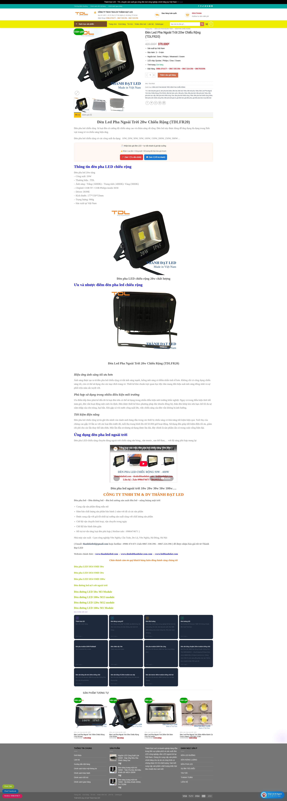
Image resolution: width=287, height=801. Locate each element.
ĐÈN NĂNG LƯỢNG (189, 760)
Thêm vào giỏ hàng (168, 75)
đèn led (175, 91)
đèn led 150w (182, 91)
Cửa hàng (122, 24)
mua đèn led (207, 98)
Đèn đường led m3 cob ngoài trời (91, 585)
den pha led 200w (166, 91)
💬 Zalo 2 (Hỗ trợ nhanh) (155, 157)
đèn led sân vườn (172, 93)
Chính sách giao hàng (115, 6)
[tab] (77, 114)
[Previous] (78, 62)
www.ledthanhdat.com (166, 554)
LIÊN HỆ (184, 782)
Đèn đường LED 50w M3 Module (93, 591)
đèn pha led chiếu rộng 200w (203, 95)
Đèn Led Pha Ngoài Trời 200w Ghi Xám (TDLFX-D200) (159, 736)
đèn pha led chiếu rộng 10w (165, 95)
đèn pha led (192, 93)
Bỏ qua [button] (180, 2)
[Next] (138, 62)
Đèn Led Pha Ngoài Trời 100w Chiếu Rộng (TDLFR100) (89, 736)
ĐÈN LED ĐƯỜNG (188, 755)
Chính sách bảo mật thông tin (85, 769)
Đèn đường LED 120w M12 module (94, 602)
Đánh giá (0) (87, 115)
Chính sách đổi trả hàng (98, 6)
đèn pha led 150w (202, 93)
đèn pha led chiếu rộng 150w (184, 95)
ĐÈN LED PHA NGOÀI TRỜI (163, 29)
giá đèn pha (188, 98)
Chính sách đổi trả (81, 777)
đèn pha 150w (182, 93)
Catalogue (159, 24)
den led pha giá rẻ (154, 91)
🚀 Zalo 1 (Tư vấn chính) (131, 157)
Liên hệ (151, 24)
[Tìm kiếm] (202, 24)
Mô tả (77, 115)
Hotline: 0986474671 (12, 796)
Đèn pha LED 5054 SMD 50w (89, 572)
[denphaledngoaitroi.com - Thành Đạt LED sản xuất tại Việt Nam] (82, 14)
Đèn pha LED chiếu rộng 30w (154, 98)
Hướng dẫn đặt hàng (82, 764)
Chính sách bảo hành (82, 773)
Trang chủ (113, 24)
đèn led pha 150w (193, 91)
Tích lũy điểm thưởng (81, 6)
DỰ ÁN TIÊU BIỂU (188, 769)
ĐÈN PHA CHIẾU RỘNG (182, 29)
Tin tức (130, 24)
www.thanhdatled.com (106, 554)
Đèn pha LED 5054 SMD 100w (89, 579)
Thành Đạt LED (94, 798)
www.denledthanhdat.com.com (136, 554)
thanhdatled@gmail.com (95, 544)
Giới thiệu (77, 755)
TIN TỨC (184, 773)
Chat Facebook (10, 791)
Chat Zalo (8, 786)
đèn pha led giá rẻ (170, 98)
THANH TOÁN (187, 777)
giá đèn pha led (198, 98)
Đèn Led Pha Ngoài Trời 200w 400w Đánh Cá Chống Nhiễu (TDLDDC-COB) (196, 736)
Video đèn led (140, 24)
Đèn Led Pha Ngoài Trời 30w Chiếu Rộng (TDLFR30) (124, 736)
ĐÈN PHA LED (187, 764)
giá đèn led (180, 98)
